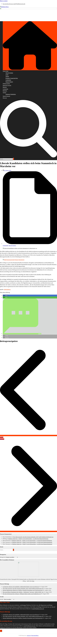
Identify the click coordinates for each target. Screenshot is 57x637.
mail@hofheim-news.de (38, 608)
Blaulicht (5, 87)
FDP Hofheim (7, 289)
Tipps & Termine (9, 72)
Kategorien (2, 557)
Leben (7, 74)
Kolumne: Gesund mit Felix (12, 78)
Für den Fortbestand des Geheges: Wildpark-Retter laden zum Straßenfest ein (22, 594)
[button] (5, 295)
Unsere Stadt (5, 71)
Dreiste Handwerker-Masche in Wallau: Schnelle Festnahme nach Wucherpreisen (23, 590)
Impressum (29, 635)
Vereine (7, 76)
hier (33, 581)
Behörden (5, 90)
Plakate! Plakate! (9, 81)
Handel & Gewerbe (7, 85)
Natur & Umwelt (6, 96)
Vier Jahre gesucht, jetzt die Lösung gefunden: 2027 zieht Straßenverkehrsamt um (33, 537)
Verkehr (4, 92)
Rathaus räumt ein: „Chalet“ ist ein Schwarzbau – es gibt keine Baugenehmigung (28, 538)
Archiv (1, 599)
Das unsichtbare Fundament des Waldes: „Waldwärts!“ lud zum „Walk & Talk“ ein (23, 592)
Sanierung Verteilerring (11, 94)
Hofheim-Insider (6, 83)
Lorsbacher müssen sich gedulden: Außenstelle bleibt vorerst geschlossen (21, 586)
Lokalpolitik (5, 89)
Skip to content (3, 1)
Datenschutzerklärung (34, 635)
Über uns (5, 97)
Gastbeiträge (8, 80)
